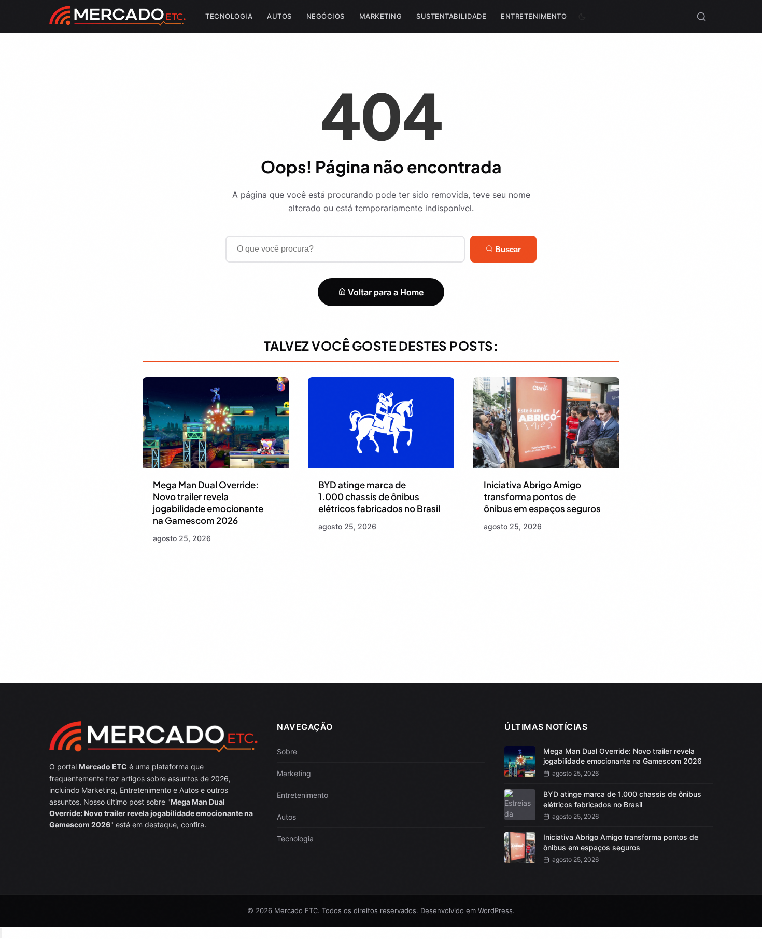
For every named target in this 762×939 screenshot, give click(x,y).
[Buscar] (701, 16)
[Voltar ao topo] (1, 933)
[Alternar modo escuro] (582, 16)
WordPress (495, 910)
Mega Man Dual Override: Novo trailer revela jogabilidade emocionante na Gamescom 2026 (208, 502)
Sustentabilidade (451, 16)
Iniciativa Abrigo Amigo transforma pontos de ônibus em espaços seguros (542, 496)
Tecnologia (228, 16)
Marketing (380, 16)
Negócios (325, 16)
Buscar (507, 249)
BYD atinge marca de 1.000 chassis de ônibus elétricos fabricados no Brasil (379, 496)
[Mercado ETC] (117, 20)
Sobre (287, 751)
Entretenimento (534, 16)
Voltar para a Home (385, 292)
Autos (279, 16)
